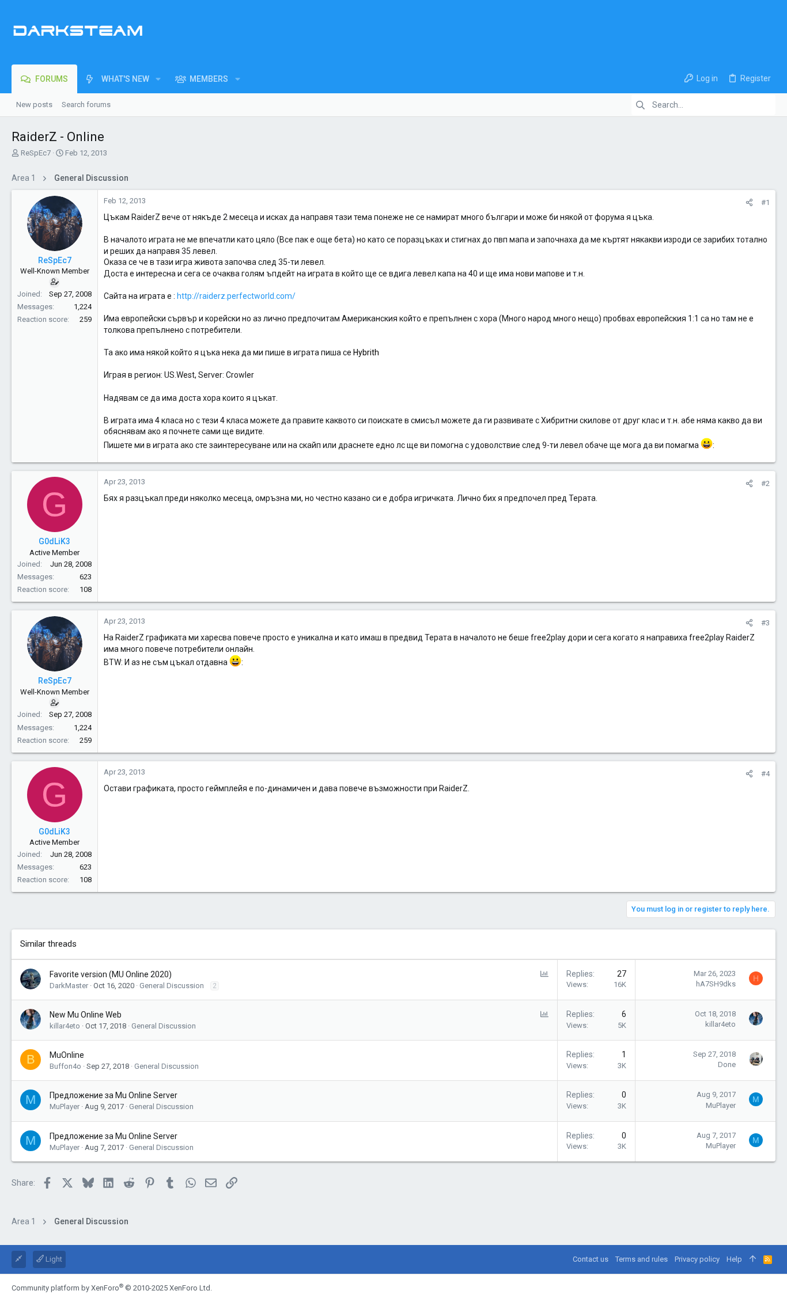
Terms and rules (641, 1259)
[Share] (749, 202)
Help (734, 1259)
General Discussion (171, 985)
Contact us (590, 1259)
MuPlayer (65, 1106)
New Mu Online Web (86, 1014)
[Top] (753, 1259)
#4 (765, 773)
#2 (765, 483)
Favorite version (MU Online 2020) (111, 974)
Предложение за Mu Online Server (113, 1095)
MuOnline (67, 1055)
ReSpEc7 (36, 153)
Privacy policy (697, 1259)
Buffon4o (65, 1066)
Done (727, 1064)
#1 (765, 202)
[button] (158, 79)
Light (53, 1259)
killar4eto (65, 1026)
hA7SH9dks (716, 984)
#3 (765, 622)
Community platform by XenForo (112, 1288)
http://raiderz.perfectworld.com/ (236, 296)
